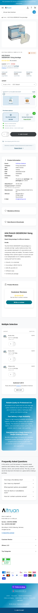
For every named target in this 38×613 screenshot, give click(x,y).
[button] (3, 8)
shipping (18, 385)
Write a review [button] (19, 302)
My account (14, 595)
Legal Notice (20, 600)
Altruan (14, 604)
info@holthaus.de (21, 199)
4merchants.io (26, 604)
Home (4, 17)
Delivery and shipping (9, 598)
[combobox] (19, 12)
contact (8, 595)
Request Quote (18, 148)
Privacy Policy (32, 598)
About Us (25, 598)
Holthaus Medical (21, 163)
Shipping (4, 67)
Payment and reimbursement (25, 595)
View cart (19, 390)
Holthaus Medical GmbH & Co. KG (12, 52)
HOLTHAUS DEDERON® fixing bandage (17, 17)
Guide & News (18, 598)
